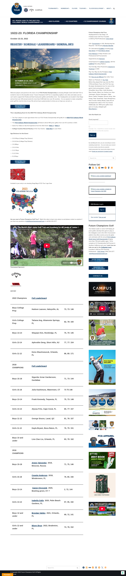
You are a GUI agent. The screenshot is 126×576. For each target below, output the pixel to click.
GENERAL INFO (65, 44)
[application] (102, 308)
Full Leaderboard (39, 298)
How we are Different (97, 77)
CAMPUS (91, 64)
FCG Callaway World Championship (26, 122)
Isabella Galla (38, 500)
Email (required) (94, 119)
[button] (58, 8)
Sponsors (102, 58)
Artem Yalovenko (39, 463)
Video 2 (57, 125)
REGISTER (16, 44)
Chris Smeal (109, 38)
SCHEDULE (30, 44)
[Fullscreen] (113, 314)
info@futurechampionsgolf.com (35, 221)
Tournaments (96, 43)
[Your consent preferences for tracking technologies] (123, 573)
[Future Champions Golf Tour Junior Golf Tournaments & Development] (26, 8)
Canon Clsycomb (39, 488)
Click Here (49, 128)
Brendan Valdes (38, 513)
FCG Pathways (93, 53)
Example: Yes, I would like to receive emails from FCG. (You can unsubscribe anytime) (102, 129)
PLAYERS (74, 8)
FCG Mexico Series (104, 50)
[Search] (114, 8)
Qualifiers (102, 48)
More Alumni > (93, 109)
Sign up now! (102, 217)
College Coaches (105, 61)
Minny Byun (37, 526)
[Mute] (110, 314)
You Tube (105, 80)
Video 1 (51, 125)
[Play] (91, 314)
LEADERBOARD (46, 44)
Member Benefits (108, 45)
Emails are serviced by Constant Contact (102, 151)
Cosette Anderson (39, 475)
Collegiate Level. (106, 247)
